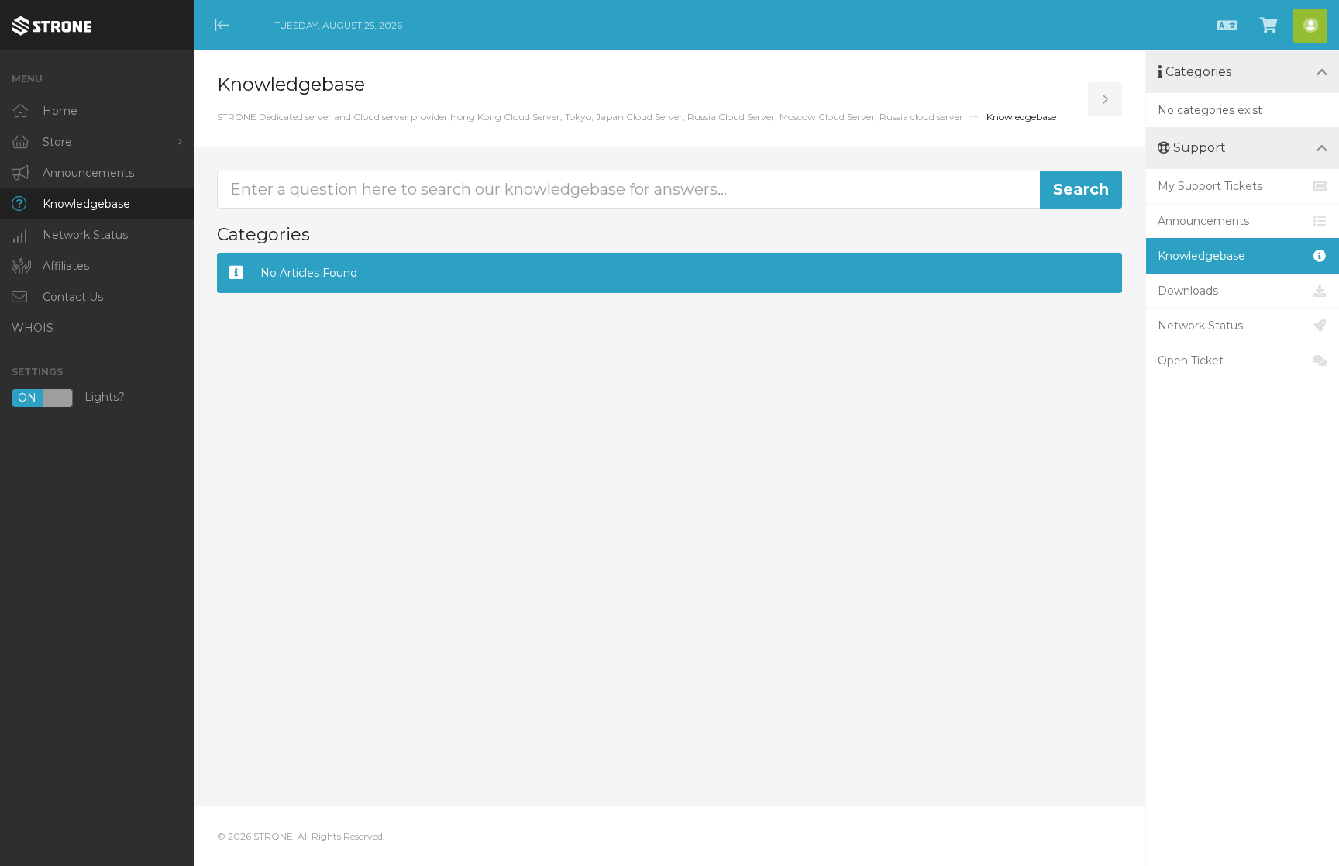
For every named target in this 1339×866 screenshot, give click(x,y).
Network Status (1200, 326)
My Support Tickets (1210, 186)
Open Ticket (1191, 360)
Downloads (1188, 291)
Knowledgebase (1201, 256)
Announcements (1203, 221)
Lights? (71, 398)
